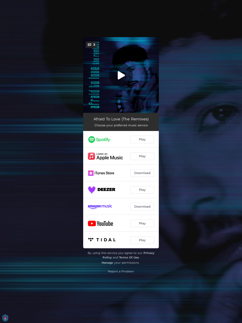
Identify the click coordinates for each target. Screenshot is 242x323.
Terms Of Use (129, 257)
